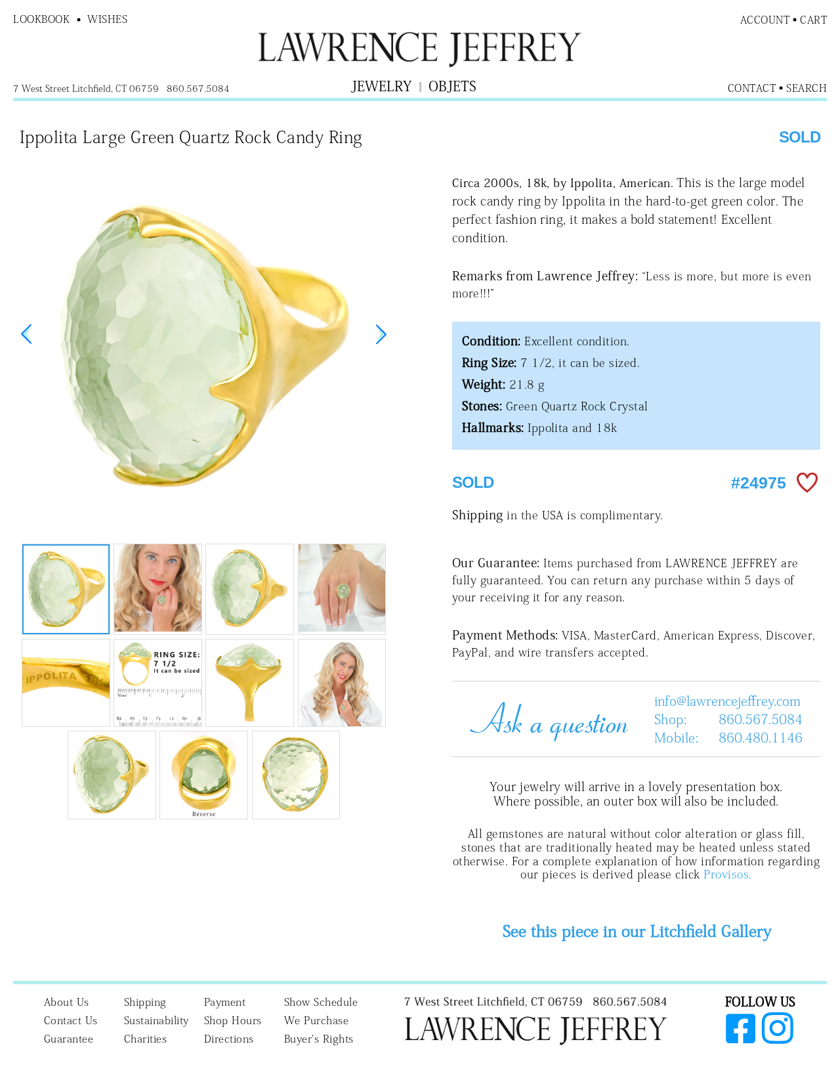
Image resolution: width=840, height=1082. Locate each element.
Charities (145, 1038)
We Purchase (316, 1020)
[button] (381, 334)
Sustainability (156, 1020)
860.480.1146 (761, 737)
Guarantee (69, 1038)
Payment (225, 1002)
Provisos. (727, 874)
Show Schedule (321, 1002)
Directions (229, 1038)
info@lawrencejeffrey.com (727, 700)
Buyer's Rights (319, 1038)
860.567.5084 (761, 718)
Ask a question (544, 719)
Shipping (145, 1002)
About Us (66, 1002)
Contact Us (71, 1020)
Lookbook (41, 19)
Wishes (107, 19)
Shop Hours (233, 1020)
